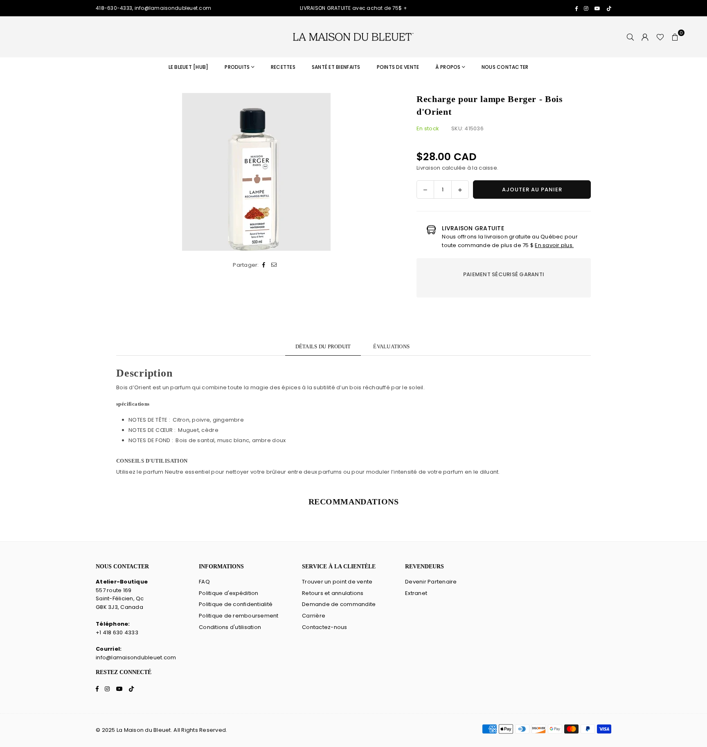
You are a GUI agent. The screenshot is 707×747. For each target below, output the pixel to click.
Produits (237, 67)
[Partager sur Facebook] (264, 265)
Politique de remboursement (239, 616)
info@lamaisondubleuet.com (136, 657)
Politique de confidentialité (235, 604)
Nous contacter (505, 67)
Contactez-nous (324, 627)
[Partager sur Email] (274, 265)
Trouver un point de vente (337, 582)
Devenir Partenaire (431, 582)
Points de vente (398, 67)
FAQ (204, 582)
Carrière (313, 616)
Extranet (416, 593)
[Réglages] (645, 37)
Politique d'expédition (229, 593)
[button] (675, 37)
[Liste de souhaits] (660, 37)
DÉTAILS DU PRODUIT (323, 346)
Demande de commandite (339, 604)
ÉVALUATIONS (391, 346)
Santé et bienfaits (336, 67)
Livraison (428, 168)
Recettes (283, 67)
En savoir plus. (554, 245)
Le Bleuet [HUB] (189, 67)
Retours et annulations (333, 593)
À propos (447, 67)
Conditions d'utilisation (230, 627)
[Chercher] (630, 37)
